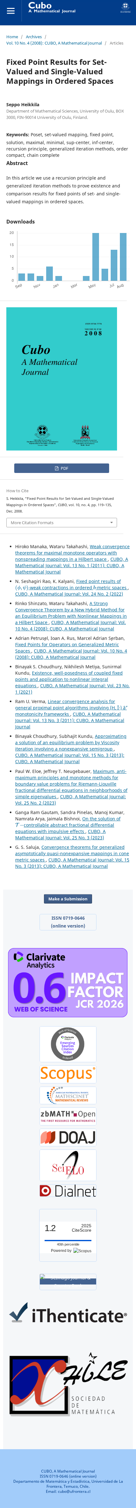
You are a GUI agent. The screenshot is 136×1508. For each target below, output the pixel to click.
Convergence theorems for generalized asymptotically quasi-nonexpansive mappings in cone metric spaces (72, 853)
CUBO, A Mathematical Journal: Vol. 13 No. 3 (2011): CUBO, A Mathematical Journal (69, 720)
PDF (64, 468)
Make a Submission (68, 899)
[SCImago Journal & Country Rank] (68, 1281)
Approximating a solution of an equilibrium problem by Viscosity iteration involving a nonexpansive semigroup (71, 742)
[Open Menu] (11, 10)
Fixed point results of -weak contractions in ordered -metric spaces (71, 584)
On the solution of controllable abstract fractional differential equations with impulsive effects (68, 825)
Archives (34, 37)
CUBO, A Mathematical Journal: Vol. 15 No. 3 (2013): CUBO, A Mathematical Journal (69, 758)
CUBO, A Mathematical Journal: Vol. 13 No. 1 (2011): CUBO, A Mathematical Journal (71, 565)
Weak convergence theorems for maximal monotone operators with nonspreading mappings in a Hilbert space (72, 552)
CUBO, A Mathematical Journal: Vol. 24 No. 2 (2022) (69, 594)
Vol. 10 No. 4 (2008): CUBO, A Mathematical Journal (54, 43)
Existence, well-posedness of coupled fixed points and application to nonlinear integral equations (69, 679)
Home (12, 37)
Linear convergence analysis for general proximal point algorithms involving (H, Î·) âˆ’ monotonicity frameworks (71, 707)
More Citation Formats (32, 522)
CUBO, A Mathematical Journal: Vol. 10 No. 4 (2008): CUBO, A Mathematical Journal (70, 625)
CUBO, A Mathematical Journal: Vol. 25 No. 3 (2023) (60, 834)
